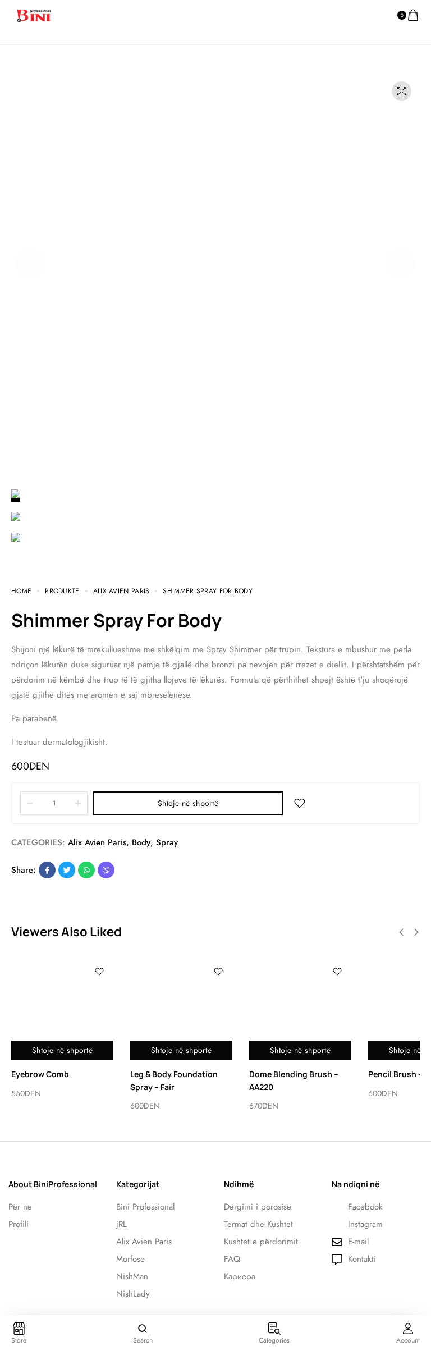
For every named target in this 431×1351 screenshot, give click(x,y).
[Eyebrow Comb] (62, 1009)
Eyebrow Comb (40, 1074)
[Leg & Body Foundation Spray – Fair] (181, 1009)
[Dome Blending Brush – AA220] (300, 1009)
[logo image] (33, 14)
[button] (31, 264)
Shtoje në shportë (188, 803)
